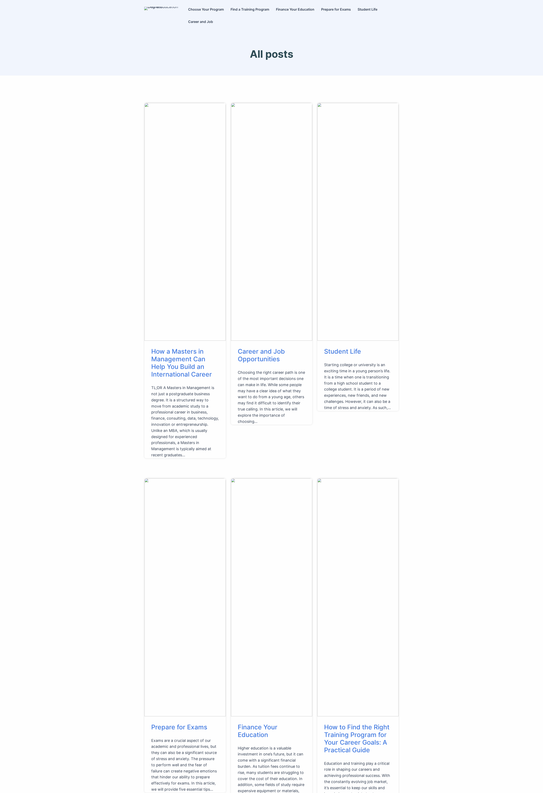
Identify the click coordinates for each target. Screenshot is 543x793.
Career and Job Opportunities (261, 355)
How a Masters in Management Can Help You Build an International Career (181, 362)
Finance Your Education (257, 730)
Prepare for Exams (179, 727)
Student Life (342, 351)
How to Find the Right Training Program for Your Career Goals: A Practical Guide (356, 738)
